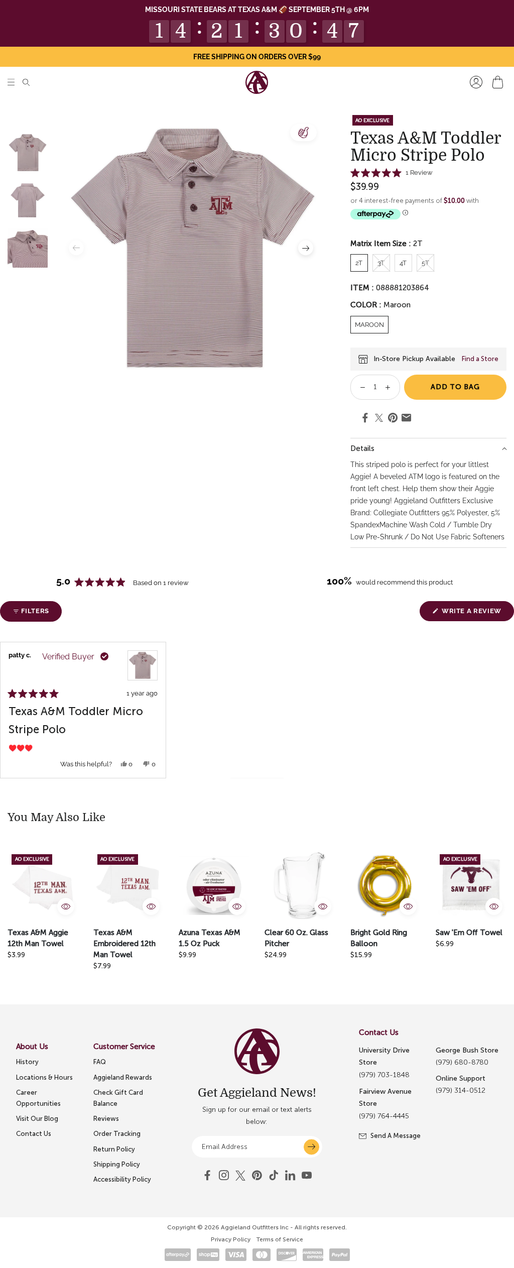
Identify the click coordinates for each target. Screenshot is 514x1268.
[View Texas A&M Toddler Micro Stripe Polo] (142, 665)
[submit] (311, 1147)
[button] (11, 82)
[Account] (476, 82)
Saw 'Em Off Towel (469, 932)
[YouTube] (257, 1175)
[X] (240, 1176)
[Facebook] (207, 1175)
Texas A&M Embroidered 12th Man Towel (124, 943)
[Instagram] (224, 1175)
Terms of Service (279, 1239)
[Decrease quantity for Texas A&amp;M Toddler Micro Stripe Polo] (359, 387)
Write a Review (477, 614)
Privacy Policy (230, 1239)
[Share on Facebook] (365, 419)
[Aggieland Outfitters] (256, 82)
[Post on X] (379, 418)
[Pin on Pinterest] (393, 419)
